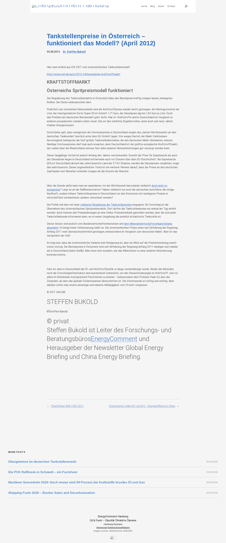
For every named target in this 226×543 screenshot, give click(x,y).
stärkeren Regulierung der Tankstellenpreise (106, 204)
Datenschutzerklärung (119, 527)
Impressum (101, 527)
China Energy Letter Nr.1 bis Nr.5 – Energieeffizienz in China (142, 406)
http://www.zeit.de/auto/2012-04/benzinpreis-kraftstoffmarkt (83, 74)
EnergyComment (114, 339)
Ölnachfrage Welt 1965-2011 (67, 406)
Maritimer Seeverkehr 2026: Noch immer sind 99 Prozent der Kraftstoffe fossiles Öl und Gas (76, 482)
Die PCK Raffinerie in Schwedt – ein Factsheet (42, 472)
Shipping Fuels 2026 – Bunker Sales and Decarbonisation (52, 492)
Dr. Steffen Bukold (74, 51)
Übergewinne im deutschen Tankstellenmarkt (42, 461)
